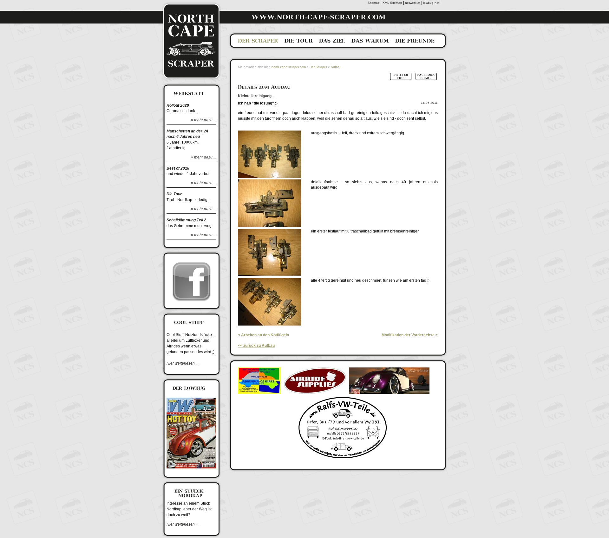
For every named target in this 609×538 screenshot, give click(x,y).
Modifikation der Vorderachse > (410, 335)
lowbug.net (431, 2)
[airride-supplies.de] (315, 391)
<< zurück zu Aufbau (256, 345)
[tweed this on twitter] (400, 79)
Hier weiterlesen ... (183, 363)
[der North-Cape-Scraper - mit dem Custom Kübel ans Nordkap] (191, 79)
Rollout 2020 (178, 105)
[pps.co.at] (259, 391)
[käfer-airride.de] (389, 391)
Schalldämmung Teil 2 (186, 220)
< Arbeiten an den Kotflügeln (263, 335)
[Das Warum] (370, 42)
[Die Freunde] (415, 42)
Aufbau (336, 67)
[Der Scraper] (258, 42)
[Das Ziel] (332, 42)
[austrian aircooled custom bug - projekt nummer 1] (191, 470)
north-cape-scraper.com (289, 67)
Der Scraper (318, 67)
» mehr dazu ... (203, 120)
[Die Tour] (298, 42)
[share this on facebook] (426, 79)
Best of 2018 (178, 168)
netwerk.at (412, 2)
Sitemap (374, 2)
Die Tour (174, 194)
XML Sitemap (392, 2)
